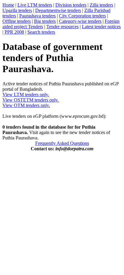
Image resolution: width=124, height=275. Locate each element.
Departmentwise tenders (58, 10)
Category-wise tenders (80, 21)
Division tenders (70, 5)
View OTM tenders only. (26, 105)
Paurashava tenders (37, 15)
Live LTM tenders (34, 5)
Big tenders (45, 21)
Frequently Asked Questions (62, 143)
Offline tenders (16, 21)
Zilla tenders (101, 5)
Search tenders (41, 32)
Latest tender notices (101, 26)
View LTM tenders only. (25, 94)
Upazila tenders (17, 10)
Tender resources (62, 26)
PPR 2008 (14, 32)
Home (8, 5)
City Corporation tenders (82, 15)
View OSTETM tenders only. (30, 99)
